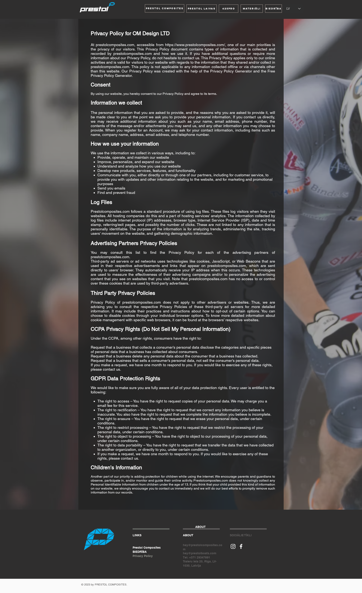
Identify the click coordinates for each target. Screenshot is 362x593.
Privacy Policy (143, 556)
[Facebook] (241, 546)
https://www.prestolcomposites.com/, (195, 45)
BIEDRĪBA (140, 551)
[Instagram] (233, 546)
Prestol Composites (147, 547)
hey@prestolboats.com (199, 553)
